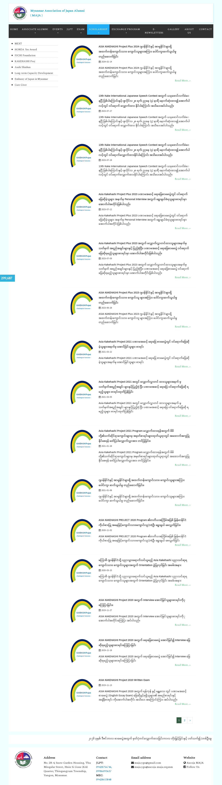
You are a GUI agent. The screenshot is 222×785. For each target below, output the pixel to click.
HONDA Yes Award (26, 49)
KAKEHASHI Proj (25, 61)
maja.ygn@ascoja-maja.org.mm (153, 767)
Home (14, 29)
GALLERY (174, 29)
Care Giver (21, 85)
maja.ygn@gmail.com (147, 763)
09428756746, (104, 767)
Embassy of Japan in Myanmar (31, 79)
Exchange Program (126, 29)
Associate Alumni (35, 29)
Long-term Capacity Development (34, 73)
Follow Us (192, 767)
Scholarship (98, 29)
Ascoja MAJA (195, 763)
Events (58, 29)
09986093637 (103, 771)
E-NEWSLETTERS (154, 31)
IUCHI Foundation (25, 55)
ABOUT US (189, 31)
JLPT (70, 29)
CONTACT (205, 29)
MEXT (18, 43)
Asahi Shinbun (23, 67)
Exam (81, 29)
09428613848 (103, 779)
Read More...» (182, 81)
